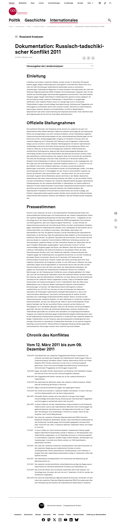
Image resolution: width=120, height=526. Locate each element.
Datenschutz (28, 514)
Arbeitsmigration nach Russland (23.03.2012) (60, 26)
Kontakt (61, 514)
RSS (54, 514)
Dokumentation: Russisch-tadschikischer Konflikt (89, 26)
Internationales (20, 26)
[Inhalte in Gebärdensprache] (105, 3)
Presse (69, 514)
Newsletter (47, 514)
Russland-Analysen (39, 26)
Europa (29, 26)
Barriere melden (78, 514)
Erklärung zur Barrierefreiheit (96, 514)
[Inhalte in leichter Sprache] (100, 3)
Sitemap (38, 514)
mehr (90, 3)
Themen (11, 26)
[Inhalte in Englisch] (110, 3)
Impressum (17, 514)
